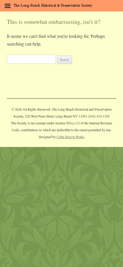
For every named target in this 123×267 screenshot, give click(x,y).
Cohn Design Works (70, 136)
